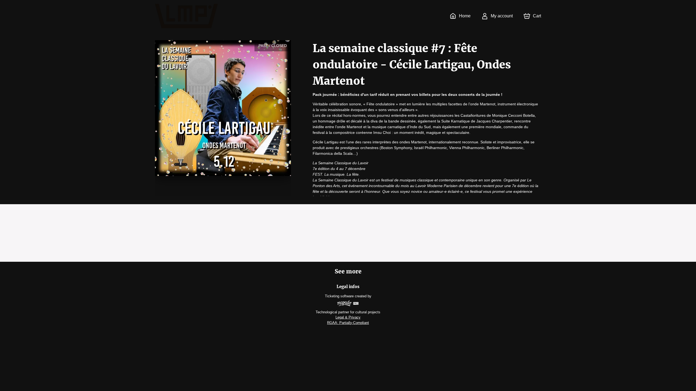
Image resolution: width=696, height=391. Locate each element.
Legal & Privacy (348, 317)
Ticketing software (339, 296)
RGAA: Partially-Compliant (348, 323)
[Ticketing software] (348, 304)
